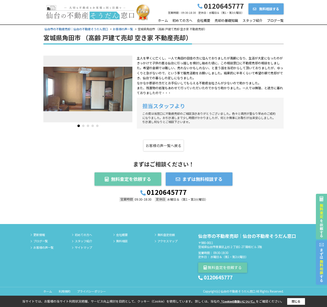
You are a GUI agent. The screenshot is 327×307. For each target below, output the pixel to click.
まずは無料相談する (202, 179)
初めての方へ (182, 20)
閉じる (296, 301)
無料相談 (122, 241)
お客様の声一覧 (43, 248)
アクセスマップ (167, 241)
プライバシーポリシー (91, 291)
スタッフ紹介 (252, 20)
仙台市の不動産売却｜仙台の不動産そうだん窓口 (247, 236)
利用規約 (64, 291)
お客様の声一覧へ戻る (163, 145)
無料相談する (268, 8)
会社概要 (203, 20)
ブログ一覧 (275, 20)
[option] (87, 89)
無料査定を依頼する (131, 179)
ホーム (163, 20)
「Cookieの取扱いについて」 (238, 301)
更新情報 (39, 235)
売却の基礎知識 (226, 20)
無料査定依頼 (166, 235)
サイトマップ (83, 248)
